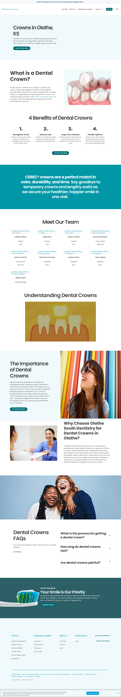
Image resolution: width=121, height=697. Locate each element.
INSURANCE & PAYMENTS (85, 9)
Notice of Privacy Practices (30, 674)
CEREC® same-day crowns (44, 97)
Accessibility (29, 676)
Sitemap (37, 676)
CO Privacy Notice (90, 674)
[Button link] (117, 9)
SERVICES (72, 9)
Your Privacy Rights (92, 693)
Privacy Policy (15, 674)
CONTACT (15, 636)
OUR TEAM (65, 9)
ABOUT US (98, 9)
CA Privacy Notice (77, 674)
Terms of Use (45, 674)
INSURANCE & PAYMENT (42, 636)
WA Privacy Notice (17, 676)
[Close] (118, 693)
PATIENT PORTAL (81, 636)
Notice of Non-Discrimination (60, 674)
